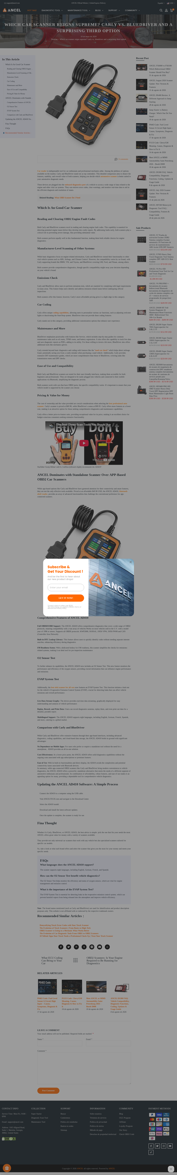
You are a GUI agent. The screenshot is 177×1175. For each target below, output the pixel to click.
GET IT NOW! (66, 598)
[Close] (130, 562)
